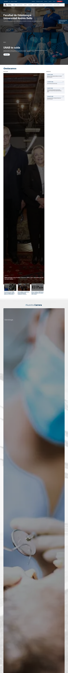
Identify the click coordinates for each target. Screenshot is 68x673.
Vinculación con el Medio (39, 1)
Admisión (59, 1)
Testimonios (45, 1)
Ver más (6, 54)
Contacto (54, 1)
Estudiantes (33, 1)
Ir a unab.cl (15, 1)
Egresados (50, 1)
